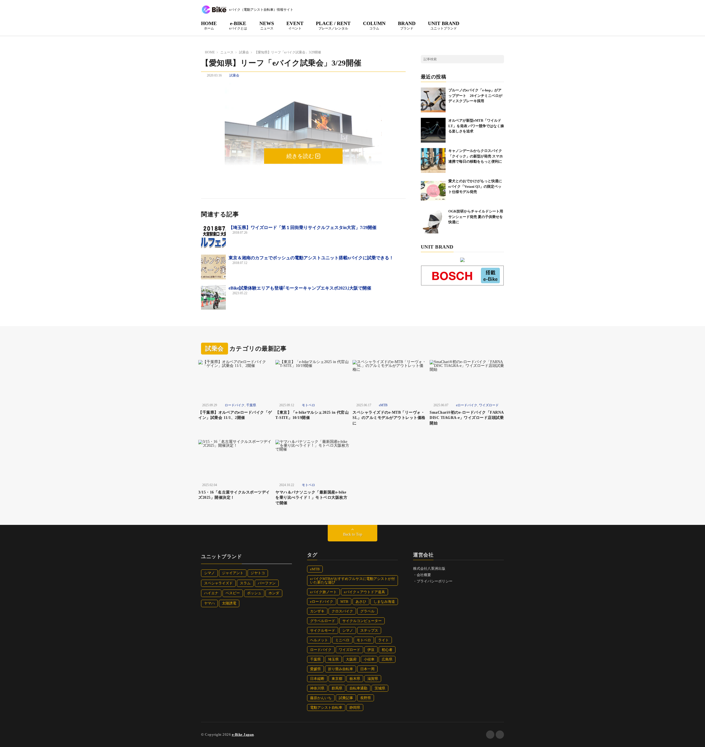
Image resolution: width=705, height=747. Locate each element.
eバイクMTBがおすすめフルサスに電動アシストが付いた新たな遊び (352, 580)
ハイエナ (211, 593)
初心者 (387, 650)
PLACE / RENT (333, 25)
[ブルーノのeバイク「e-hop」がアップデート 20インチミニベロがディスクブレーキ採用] (433, 100)
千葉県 (251, 405)
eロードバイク (466, 405)
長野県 (365, 698)
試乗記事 (346, 698)
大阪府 (351, 659)
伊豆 (371, 650)
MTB (344, 601)
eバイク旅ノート (323, 592)
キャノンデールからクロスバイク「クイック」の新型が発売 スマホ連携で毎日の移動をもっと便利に (475, 156)
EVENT (294, 25)
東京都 (337, 679)
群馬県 (337, 688)
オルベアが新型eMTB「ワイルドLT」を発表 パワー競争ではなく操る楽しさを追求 (476, 125)
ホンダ (274, 593)
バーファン (267, 583)
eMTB (383, 405)
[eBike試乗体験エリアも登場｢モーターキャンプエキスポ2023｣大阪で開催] (213, 297)
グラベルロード (322, 621)
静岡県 (354, 707)
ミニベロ (342, 640)
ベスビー (233, 593)
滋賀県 (372, 679)
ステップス (369, 630)
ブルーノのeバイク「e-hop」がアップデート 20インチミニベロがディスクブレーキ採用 (475, 95)
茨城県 (380, 688)
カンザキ (317, 611)
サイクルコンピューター (362, 621)
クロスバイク (342, 611)
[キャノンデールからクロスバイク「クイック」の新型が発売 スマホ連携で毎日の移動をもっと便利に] (433, 160)
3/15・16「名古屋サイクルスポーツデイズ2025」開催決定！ (234, 495)
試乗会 (234, 75)
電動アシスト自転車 (326, 707)
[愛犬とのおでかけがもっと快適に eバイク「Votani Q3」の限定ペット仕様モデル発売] (433, 190)
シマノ (209, 573)
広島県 (387, 659)
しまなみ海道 (384, 601)
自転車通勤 (358, 688)
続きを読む (300, 156)
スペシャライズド (218, 583)
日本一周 (367, 669)
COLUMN (374, 25)
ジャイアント (232, 573)
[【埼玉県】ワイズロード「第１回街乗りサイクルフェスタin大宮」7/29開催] (213, 236)
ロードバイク (235, 405)
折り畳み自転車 (340, 669)
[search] (500, 59)
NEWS (266, 25)
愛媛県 (315, 669)
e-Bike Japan (243, 734)
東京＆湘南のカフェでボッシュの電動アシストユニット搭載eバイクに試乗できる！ (311, 257)
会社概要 (424, 575)
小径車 (369, 659)
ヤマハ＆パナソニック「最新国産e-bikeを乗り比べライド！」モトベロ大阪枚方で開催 (311, 497)
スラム (245, 583)
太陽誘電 (229, 603)
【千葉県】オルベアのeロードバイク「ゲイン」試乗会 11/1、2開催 (235, 415)
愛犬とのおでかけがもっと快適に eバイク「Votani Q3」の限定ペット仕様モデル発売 (477, 186)
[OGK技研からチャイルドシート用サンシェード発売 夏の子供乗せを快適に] (433, 221)
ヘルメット (319, 640)
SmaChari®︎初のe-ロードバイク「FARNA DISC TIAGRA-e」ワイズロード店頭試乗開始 (467, 417)
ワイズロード (489, 405)
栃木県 (354, 679)
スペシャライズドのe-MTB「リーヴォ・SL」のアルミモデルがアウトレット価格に (388, 417)
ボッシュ (254, 593)
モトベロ (308, 405)
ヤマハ (209, 603)
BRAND (407, 25)
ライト (383, 640)
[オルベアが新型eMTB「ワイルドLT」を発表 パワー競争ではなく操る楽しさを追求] (433, 130)
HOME (209, 25)
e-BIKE (238, 25)
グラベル (367, 611)
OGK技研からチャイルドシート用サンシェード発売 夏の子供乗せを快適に (475, 216)
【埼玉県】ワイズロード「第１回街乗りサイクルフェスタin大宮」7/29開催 (302, 227)
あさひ (361, 601)
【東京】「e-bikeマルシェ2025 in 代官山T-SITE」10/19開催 (312, 415)
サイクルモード (322, 630)
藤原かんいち (321, 698)
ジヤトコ (258, 573)
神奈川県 (317, 688)
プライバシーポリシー (434, 581)
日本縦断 (317, 679)
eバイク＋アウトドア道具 (364, 592)
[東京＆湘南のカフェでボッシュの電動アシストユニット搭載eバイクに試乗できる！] (213, 267)
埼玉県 (333, 659)
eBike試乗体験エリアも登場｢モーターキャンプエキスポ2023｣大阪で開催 (300, 288)
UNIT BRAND (443, 25)
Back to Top (352, 534)
